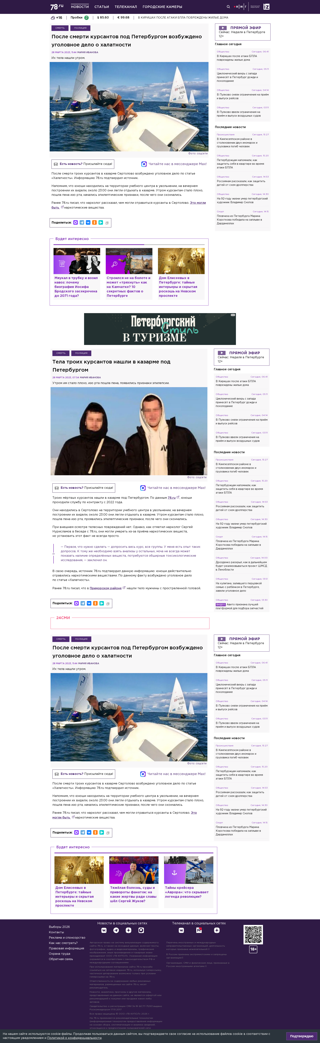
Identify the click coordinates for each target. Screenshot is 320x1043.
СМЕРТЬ (60, 28)
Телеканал (126, 7)
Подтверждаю (301, 1036)
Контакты (56, 932)
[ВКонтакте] (88, 222)
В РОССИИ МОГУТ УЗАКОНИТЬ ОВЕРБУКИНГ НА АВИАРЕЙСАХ (182, 18)
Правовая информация (66, 948)
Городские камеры (162, 7)
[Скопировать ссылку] (107, 223)
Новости (80, 7)
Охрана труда (59, 954)
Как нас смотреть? (63, 943)
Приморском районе (106, 588)
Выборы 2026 (59, 927)
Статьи (101, 7)
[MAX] (75, 222)
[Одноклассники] (94, 222)
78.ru (172, 498)
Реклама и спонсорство (67, 937)
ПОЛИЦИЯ (80, 28)
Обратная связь (61, 959)
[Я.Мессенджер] (101, 222)
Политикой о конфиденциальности (74, 1038)
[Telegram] (82, 222)
